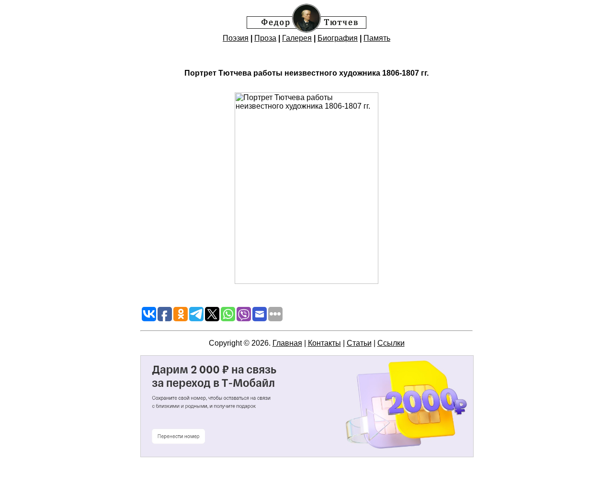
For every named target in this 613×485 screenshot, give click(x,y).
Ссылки (391, 343)
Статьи (359, 343)
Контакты (324, 343)
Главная (287, 343)
